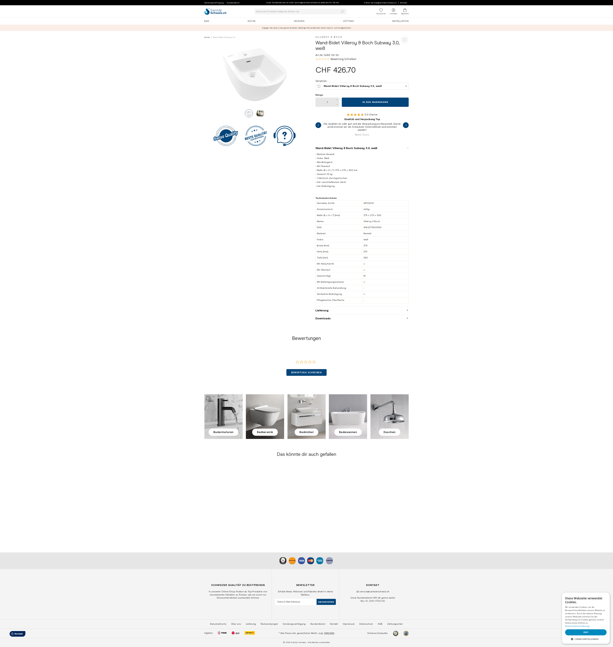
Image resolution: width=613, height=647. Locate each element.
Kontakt (403, 3)
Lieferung (322, 310)
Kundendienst (233, 3)
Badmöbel (306, 432)
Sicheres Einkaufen (377, 633)
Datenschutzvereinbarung (577, 626)
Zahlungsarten (395, 624)
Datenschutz (366, 624)
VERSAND (329, 633)
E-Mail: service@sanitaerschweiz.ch (380, 3)
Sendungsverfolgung (214, 3)
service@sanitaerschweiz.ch (374, 591)
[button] (306, 372)
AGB (380, 624)
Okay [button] (586, 632)
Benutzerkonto (218, 624)
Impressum (349, 624)
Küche (252, 21)
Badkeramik (265, 432)
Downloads (323, 318)
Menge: (319, 95)
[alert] (586, 618)
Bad (206, 21)
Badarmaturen (223, 432)
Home (207, 37)
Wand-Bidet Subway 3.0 (218, 518)
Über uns (236, 624)
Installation (400, 21)
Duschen (390, 432)
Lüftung (348, 21)
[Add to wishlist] (405, 40)
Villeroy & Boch (328, 37)
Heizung (299, 21)
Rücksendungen (269, 624)
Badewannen (348, 432)
